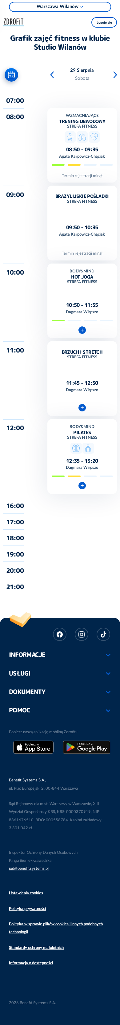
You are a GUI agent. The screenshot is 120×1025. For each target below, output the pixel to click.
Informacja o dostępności (31, 963)
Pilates (82, 432)
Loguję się (104, 22)
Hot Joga (82, 277)
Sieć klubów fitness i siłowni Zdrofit (15, 21)
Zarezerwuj (82, 329)
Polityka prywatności (27, 909)
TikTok (103, 634)
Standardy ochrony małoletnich (36, 948)
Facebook (59, 634)
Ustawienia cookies (26, 893)
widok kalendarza (11, 75)
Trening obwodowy (82, 121)
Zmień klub (60, 6)
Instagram (81, 634)
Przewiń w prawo (116, 75)
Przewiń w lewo (53, 75)
